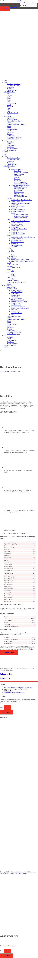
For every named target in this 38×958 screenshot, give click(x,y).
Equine (7, 371)
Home (1, 371)
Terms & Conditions (21, 873)
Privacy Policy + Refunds (7, 873)
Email (2, 707)
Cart (21, 6)
